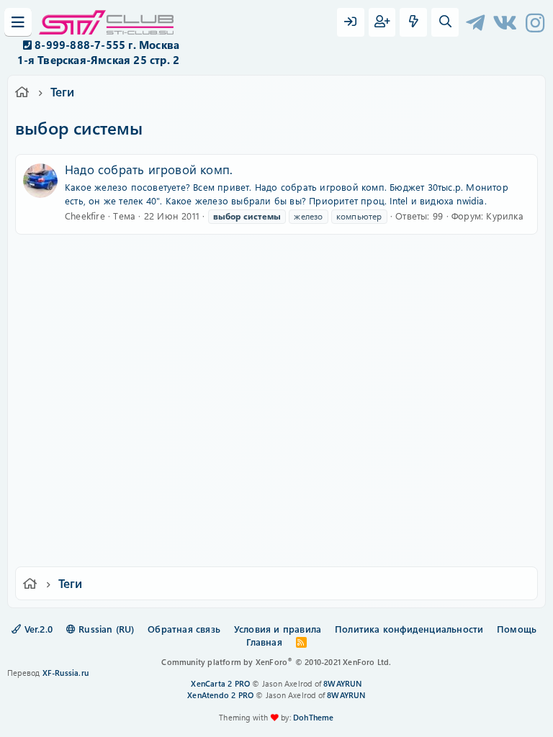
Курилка (504, 215)
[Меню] (18, 22)
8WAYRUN (342, 683)
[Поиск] (445, 22)
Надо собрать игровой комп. (149, 169)
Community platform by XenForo (276, 661)
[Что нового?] (413, 22)
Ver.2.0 (37, 629)
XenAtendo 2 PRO (220, 694)
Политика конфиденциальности (409, 629)
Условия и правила (277, 629)
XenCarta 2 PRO (220, 683)
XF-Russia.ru (65, 672)
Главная (264, 642)
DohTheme (313, 717)
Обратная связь (184, 629)
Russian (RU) (105, 629)
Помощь (516, 629)
